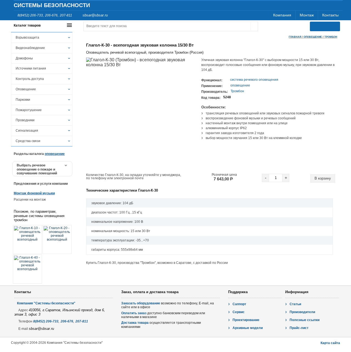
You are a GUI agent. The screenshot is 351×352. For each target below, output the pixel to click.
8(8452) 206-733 (30, 15)
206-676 (51, 15)
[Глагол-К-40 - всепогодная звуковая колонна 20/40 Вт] (27, 269)
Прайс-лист (299, 328)
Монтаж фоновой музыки (34, 193)
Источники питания (31, 68)
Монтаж (307, 15)
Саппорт (239, 304)
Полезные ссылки (304, 320)
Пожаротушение (29, 110)
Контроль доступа (30, 79)
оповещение (240, 85)
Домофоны (24, 58)
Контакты (330, 15)
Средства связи (28, 141)
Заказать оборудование (140, 303)
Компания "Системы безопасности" (46, 303)
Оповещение (26, 89)
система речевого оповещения (254, 80)
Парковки (23, 100)
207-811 (66, 15)
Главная (295, 37)
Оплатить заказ (133, 313)
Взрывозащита (27, 37)
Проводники (25, 120)
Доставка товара (135, 323)
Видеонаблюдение (30, 48)
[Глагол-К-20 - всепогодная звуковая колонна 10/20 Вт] (57, 239)
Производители (302, 312)
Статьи (295, 304)
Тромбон (330, 37)
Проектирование (246, 320)
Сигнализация (27, 130)
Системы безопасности (52, 5)
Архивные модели (248, 328)
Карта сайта (330, 343)
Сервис (239, 312)
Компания (282, 15)
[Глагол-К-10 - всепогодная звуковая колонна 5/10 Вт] (27, 239)
